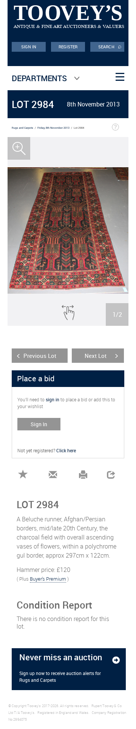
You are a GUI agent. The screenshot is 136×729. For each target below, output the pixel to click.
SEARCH (110, 46)
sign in (52, 399)
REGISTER (68, 46)
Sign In (39, 424)
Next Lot (96, 355)
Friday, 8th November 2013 (53, 127)
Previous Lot (39, 355)
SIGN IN (29, 46)
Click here (66, 450)
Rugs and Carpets (22, 127)
